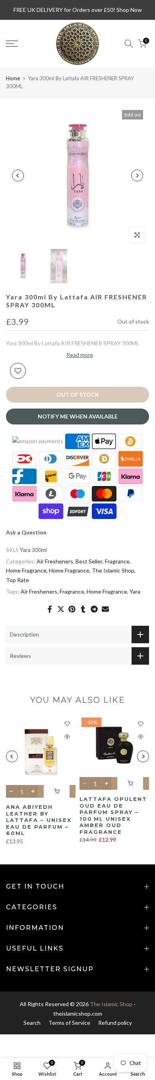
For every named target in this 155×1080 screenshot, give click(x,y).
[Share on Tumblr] (83, 609)
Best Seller (89, 561)
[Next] (137, 175)
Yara (135, 591)
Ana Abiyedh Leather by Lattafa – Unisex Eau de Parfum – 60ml (39, 820)
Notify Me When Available (78, 416)
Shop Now (129, 9)
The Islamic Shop (113, 570)
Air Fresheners (55, 561)
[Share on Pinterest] (72, 609)
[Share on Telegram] (94, 609)
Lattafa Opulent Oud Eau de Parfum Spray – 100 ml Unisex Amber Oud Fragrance (113, 815)
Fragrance (117, 561)
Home (13, 78)
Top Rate (17, 580)
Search (32, 1022)
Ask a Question (26, 532)
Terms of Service (69, 1022)
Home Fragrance (26, 570)
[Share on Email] (105, 609)
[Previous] (18, 175)
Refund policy (115, 1022)
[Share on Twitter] (60, 609)
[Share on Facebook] (49, 609)
